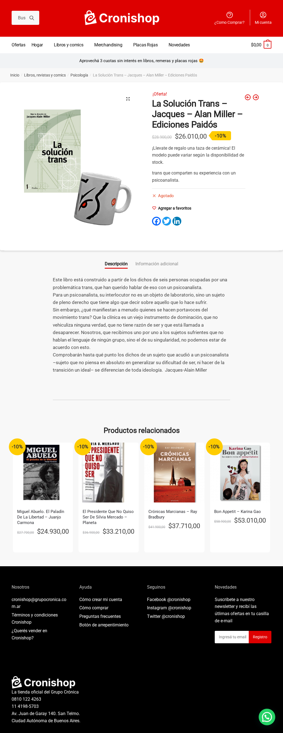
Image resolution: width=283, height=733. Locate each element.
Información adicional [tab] (156, 263)
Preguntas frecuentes (100, 616)
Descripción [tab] (116, 263)
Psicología (79, 75)
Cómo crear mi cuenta (100, 599)
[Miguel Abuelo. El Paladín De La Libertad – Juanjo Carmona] (43, 473)
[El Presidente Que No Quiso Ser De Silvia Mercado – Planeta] (108, 473)
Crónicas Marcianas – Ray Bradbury (172, 514)
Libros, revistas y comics (45, 75)
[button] (128, 98)
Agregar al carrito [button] (43, 546)
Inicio (14, 75)
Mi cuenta (263, 22)
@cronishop (178, 599)
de (104, 625)
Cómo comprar (93, 607)
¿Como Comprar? (229, 22)
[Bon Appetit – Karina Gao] (240, 473)
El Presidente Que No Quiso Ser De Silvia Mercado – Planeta (108, 517)
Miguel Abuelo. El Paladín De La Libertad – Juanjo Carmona (40, 517)
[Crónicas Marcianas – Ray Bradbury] (174, 473)
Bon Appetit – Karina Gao (237, 511)
